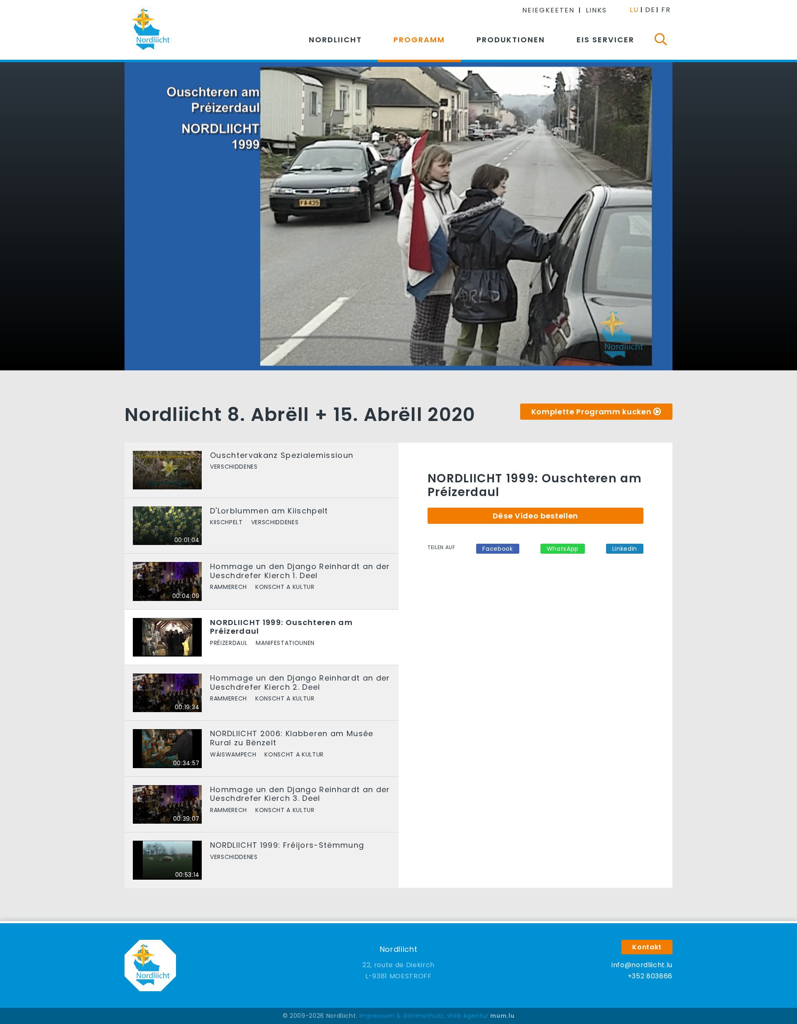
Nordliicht (335, 39)
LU (634, 10)
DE (650, 10)
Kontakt (647, 947)
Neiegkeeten (548, 10)
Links (596, 10)
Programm (419, 39)
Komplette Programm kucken (591, 411)
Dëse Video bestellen (535, 516)
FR (666, 10)
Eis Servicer (605, 39)
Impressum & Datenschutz (401, 1016)
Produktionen (511, 39)
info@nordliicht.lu (641, 965)
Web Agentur (467, 1016)
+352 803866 (650, 976)
